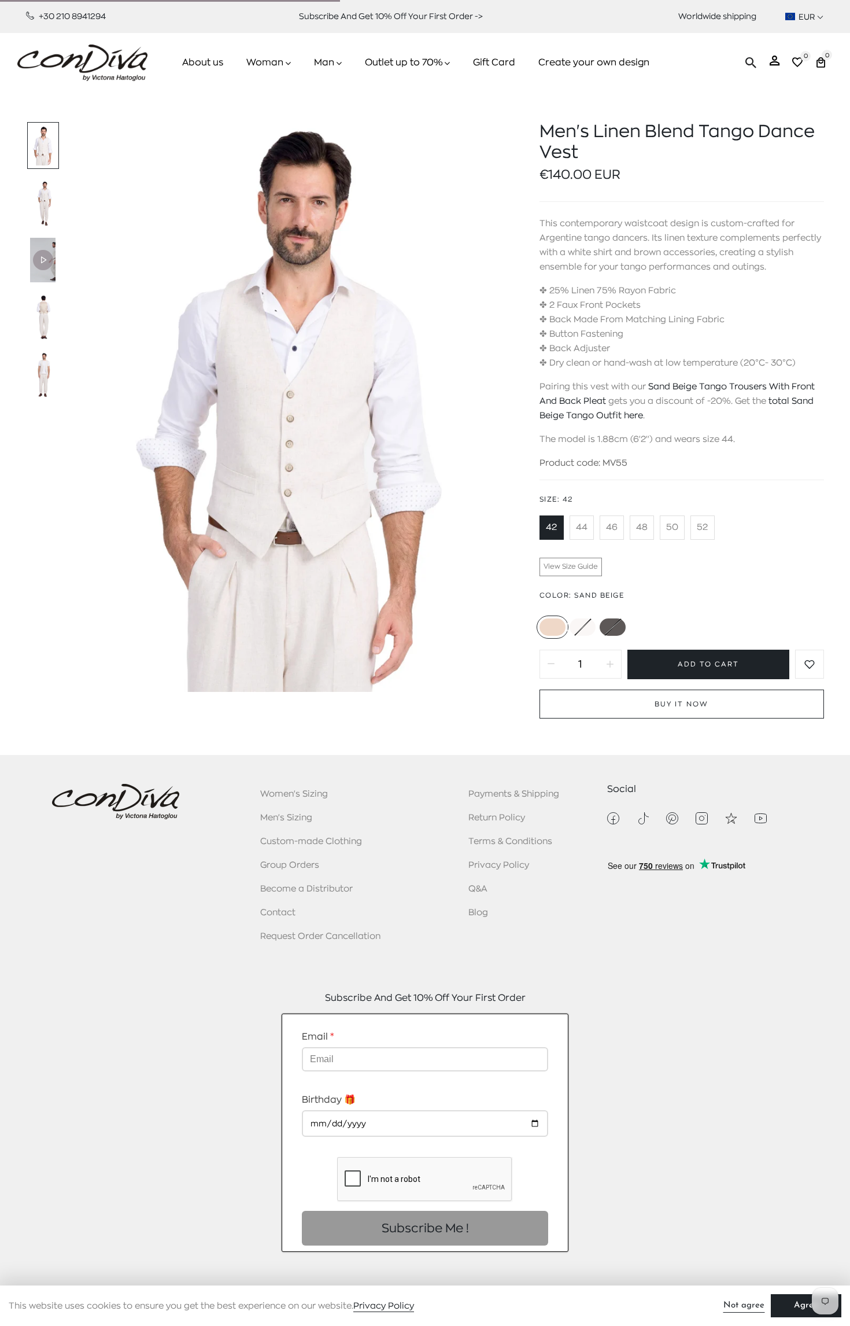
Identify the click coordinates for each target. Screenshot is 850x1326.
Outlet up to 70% (403, 62)
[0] (797, 64)
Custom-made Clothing (311, 841)
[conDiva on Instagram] (702, 818)
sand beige (552, 627)
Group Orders (289, 865)
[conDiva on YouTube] (761, 818)
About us (202, 62)
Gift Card (494, 62)
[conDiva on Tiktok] (643, 818)
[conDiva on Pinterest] (672, 818)
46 (612, 527)
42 (551, 527)
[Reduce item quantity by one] (551, 664)
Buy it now (681, 704)
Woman (264, 62)
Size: (556, 499)
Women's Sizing (294, 794)
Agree (806, 1305)
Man (324, 62)
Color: (581, 595)
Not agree (743, 1305)
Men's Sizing (286, 817)
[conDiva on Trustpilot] (731, 818)
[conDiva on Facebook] (613, 818)
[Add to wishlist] (809, 664)
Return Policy (496, 817)
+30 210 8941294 (71, 16)
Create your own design (593, 62)
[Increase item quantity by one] (610, 664)
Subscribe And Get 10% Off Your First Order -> (391, 16)
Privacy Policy (498, 865)
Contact (277, 912)
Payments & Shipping (513, 794)
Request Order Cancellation (320, 936)
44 (581, 527)
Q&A (477, 889)
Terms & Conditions (510, 841)
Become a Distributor (306, 889)
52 (702, 527)
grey (613, 627)
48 (642, 527)
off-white (583, 627)
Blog (478, 912)
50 (672, 527)
